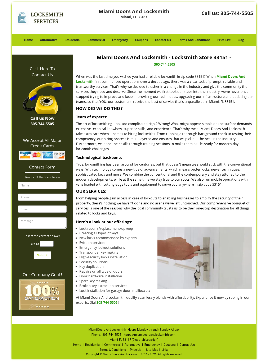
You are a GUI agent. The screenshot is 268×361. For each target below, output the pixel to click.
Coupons (141, 40)
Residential (72, 40)
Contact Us (163, 40)
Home (28, 40)
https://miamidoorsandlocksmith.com (149, 334)
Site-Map (152, 349)
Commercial (96, 40)
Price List (224, 40)
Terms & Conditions (112, 349)
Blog (241, 40)
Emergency (120, 40)
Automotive (48, 40)
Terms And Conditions (194, 40)
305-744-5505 (236, 13)
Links (165, 349)
